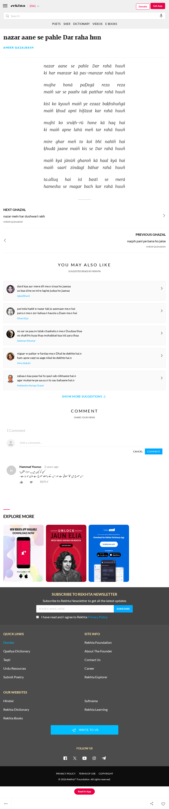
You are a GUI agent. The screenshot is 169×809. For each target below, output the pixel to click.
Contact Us (92, 659)
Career (89, 668)
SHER (66, 23)
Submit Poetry (13, 677)
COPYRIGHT (106, 773)
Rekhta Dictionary (16, 709)
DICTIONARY (81, 23)
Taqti (6, 659)
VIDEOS (97, 23)
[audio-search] (161, 15)
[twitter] (75, 758)
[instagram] (94, 758)
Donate (143, 6)
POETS (56, 23)
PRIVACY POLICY (66, 773)
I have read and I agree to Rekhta (74, 617)
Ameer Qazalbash (18, 47)
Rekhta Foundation (98, 642)
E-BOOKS (111, 23)
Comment (153, 451)
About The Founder (98, 651)
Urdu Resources (14, 668)
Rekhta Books (13, 718)
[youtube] (84, 758)
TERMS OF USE (87, 773)
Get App (157, 5)
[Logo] (18, 6)
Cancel (138, 451)
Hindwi (8, 701)
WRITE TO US (89, 730)
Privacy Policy (98, 617)
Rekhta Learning (96, 709)
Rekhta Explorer (95, 677)
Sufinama (91, 701)
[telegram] (104, 758)
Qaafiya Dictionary (16, 651)
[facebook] (65, 758)
